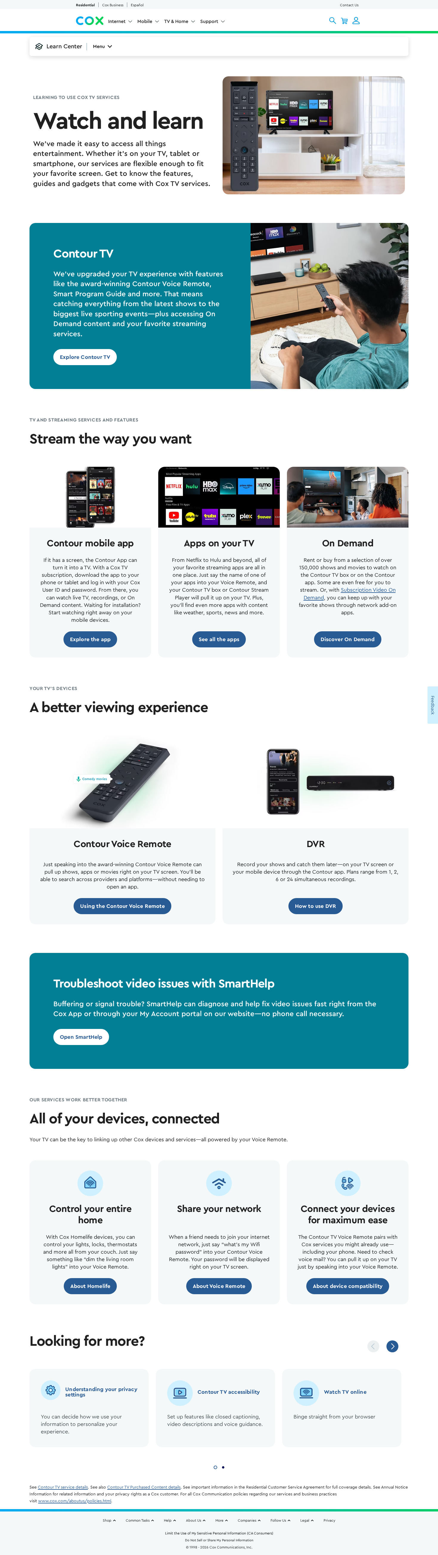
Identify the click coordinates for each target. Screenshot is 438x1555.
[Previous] (373, 1346)
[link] (85, 357)
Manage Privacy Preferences (286, 1512)
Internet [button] (116, 21)
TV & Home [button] (176, 21)
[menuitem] (120, 22)
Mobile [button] (144, 21)
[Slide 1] (215, 1466)
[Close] (340, 1487)
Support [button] (209, 21)
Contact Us (349, 5)
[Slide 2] (223, 1466)
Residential (85, 5)
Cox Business (112, 5)
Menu (99, 46)
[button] (332, 20)
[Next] (392, 1346)
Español (137, 5)
